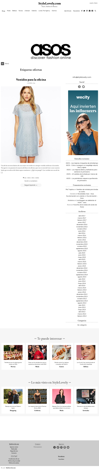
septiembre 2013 (82, 301)
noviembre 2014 (81, 270)
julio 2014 (82, 279)
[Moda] (37, 359)
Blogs (3, 11)
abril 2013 (82, 312)
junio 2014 (81, 281)
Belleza (14, 11)
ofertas (29, 177)
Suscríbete (61, 459)
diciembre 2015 (82, 242)
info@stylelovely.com (82, 77)
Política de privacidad (14, 461)
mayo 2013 (82, 309)
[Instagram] (89, 11)
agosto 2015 (82, 251)
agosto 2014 (82, 277)
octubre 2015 (82, 246)
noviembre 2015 (81, 244)
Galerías (34, 11)
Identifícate (67, 11)
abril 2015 (82, 259)
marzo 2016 (82, 235)
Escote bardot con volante (75, 196)
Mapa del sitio (14, 451)
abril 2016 (82, 233)
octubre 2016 (82, 229)
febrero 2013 (81, 316)
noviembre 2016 (81, 227)
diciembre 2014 (82, 268)
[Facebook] (82, 11)
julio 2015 (82, 253)
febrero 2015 (81, 264)
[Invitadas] (85, 403)
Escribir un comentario (31, 181)
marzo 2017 (82, 218)
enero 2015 (82, 266)
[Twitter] (84, 11)
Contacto (14, 453)
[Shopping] (13, 403)
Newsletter (76, 11)
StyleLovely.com (49, 3)
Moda (8, 11)
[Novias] (13, 359)
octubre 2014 (82, 272)
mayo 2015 (82, 257)
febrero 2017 (81, 220)
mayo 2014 (82, 283)
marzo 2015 (82, 262)
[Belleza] (85, 359)
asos (25, 177)
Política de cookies (14, 463)
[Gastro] (61, 359)
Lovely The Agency (44, 11)
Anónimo (71, 200)
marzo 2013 (82, 314)
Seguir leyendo (30, 185)
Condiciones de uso (14, 459)
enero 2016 (82, 240)
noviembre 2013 (81, 296)
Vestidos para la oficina (31, 79)
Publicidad (14, 449)
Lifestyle (27, 11)
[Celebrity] (37, 403)
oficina (32, 177)
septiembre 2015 (82, 248)
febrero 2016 (81, 237)
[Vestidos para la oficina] (31, 124)
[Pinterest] (87, 11)
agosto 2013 (82, 303)
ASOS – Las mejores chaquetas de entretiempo (82, 163)
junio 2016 (81, 231)
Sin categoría (81, 325)
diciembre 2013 (82, 294)
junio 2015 (81, 255)
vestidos (37, 177)
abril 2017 (82, 216)
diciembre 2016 (82, 224)
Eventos (54, 11)
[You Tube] (92, 11)
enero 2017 (82, 222)
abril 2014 (82, 285)
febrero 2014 (81, 290)
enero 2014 (82, 292)
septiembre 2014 (82, 275)
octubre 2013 (82, 299)
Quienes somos (14, 447)
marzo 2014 (82, 288)
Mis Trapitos (70, 189)
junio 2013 (81, 307)
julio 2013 (82, 305)
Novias (21, 11)
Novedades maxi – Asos (86, 194)
